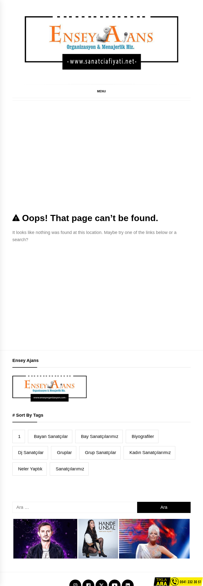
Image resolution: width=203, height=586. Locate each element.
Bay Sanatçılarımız (99, 436)
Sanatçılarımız (70, 468)
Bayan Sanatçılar (51, 436)
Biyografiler (143, 436)
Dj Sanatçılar (31, 452)
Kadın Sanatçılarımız (150, 452)
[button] (101, 91)
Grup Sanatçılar (100, 452)
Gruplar (64, 452)
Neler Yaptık (30, 468)
